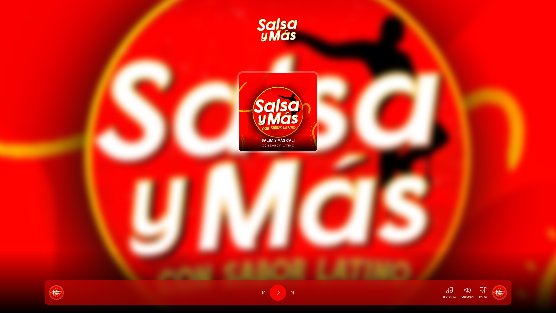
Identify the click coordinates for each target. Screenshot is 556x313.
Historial (449, 297)
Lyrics (483, 297)
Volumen (467, 297)
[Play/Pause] (278, 292)
